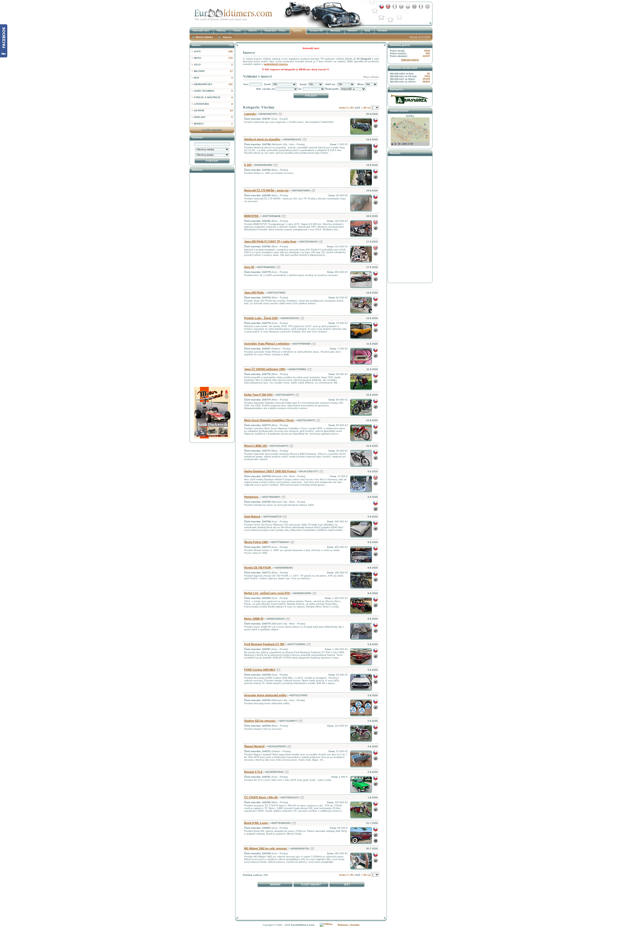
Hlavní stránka (204, 37)
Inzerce (232, 13)
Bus (213, 77)
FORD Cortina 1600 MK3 (259, 669)
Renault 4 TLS (253, 771)
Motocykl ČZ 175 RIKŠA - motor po (266, 190)
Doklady (213, 117)
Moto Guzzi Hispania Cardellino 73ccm (269, 420)
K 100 (247, 164)
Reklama (343, 925)
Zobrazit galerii (410, 59)
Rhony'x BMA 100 (255, 445)
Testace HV (316, 30)
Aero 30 (249, 267)
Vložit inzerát (311, 884)
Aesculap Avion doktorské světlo (265, 695)
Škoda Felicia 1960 (256, 542)
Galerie (252, 30)
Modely (213, 123)
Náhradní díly (213, 84)
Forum (237, 30)
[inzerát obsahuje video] (376, 843)
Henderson (251, 496)
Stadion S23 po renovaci (260, 720)
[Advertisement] (311, 900)
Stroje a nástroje (213, 97)
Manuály (335, 30)
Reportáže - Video (275, 30)
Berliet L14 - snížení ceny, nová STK (267, 593)
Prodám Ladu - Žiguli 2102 (261, 318)
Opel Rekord (252, 516)
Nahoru (275, 884)
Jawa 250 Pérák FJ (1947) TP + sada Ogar (270, 241)
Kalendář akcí (201, 30)
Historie (352, 30)
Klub (367, 30)
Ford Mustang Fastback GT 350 (264, 644)
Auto (213, 51)
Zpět (347, 884)
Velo (213, 64)
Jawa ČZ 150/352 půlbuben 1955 (264, 369)
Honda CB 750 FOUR (258, 567)
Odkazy (221, 30)
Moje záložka (371, 76)
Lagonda (250, 113)
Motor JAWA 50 (253, 618)
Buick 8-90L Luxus (256, 822)
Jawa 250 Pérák (254, 292)
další (357, 108)
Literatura (213, 104)
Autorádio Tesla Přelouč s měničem (266, 343)
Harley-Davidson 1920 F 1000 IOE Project (270, 471)
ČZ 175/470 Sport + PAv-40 (260, 797)
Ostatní (213, 110)
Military (213, 71)
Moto (213, 58)
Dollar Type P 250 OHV (258, 394)
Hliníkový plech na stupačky (262, 139)
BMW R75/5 (251, 215)
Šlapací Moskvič (254, 746)
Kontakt (382, 30)
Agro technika (213, 90)
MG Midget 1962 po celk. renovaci (266, 848)
